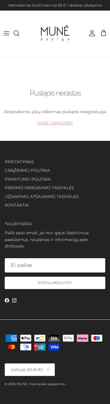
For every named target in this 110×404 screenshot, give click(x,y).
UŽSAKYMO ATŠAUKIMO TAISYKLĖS (42, 196)
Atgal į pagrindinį (55, 122)
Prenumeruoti (55, 283)
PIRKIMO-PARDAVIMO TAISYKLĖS (39, 187)
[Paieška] (19, 33)
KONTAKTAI (17, 205)
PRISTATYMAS (19, 161)
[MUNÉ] (55, 33)
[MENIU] (6, 33)
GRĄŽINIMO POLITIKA (27, 170)
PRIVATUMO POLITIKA (28, 179)
